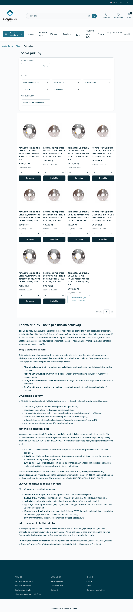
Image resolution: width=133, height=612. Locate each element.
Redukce (66, 34)
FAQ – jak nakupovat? (24, 581)
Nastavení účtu (57, 586)
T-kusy (78, 34)
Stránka (99, 312)
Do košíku (30, 178)
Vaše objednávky (58, 581)
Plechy (101, 34)
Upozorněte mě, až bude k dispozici (79, 299)
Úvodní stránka (7, 46)
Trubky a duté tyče (90, 34)
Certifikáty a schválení (96, 590)
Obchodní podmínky (23, 590)
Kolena (30, 34)
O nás (89, 586)
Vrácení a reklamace (23, 586)
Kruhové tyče (43, 34)
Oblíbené (54, 590)
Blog (109, 32)
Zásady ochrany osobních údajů (28, 594)
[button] (94, 16)
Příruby (53, 34)
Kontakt (126, 34)
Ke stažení (117, 32)
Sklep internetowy (64, 609)
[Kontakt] (127, 2)
